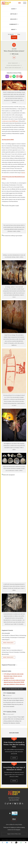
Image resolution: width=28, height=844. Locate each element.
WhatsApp (21, 842)
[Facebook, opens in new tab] (13, 803)
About (13, 29)
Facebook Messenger (7, 842)
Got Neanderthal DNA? (7, 139)
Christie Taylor (11, 693)
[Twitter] (11, 842)
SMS (16, 842)
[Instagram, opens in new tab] (5, 803)
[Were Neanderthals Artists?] (14, 57)
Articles (13, 14)
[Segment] (14, 45)
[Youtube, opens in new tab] (10, 803)
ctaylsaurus (8, 695)
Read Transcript (13, 63)
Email (25, 842)
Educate (13, 19)
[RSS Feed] (22, 803)
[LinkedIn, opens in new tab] (20, 803)
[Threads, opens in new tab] (18, 803)
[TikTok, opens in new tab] (8, 803)
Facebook (2, 842)
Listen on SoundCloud (13, 65)
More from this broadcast (13, 67)
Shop (19, 34)
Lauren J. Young (11, 711)
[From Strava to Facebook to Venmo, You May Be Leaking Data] (14, 750)
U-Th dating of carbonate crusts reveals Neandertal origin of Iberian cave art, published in (13, 676)
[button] (19, 2)
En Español (11, 34)
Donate (14, 37)
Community (13, 24)
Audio (13, 8)
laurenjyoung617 (9, 714)
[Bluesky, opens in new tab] (15, 803)
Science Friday (6, 3)
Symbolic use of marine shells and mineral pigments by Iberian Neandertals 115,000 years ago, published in (14, 682)
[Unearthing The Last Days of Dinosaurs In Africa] (14, 773)
